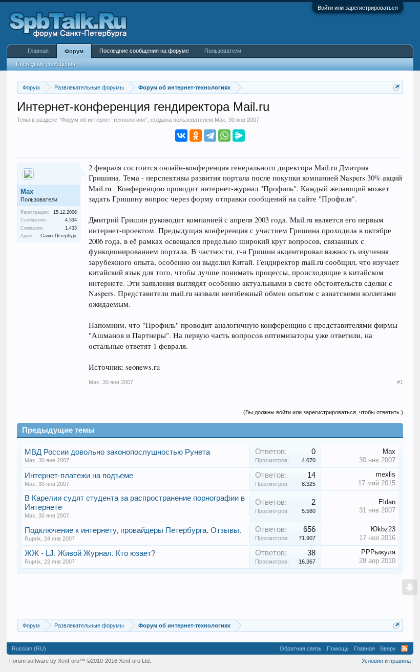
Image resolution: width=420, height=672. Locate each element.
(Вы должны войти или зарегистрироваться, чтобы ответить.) (323, 412)
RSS (404, 648)
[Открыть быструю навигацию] (396, 87)
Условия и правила (386, 661)
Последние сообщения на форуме (144, 51)
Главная (38, 51)
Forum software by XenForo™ (80, 661)
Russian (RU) (29, 648)
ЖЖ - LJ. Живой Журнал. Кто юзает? (90, 553)
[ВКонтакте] (181, 135)
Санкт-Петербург (58, 235)
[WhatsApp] (224, 135)
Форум (74, 51)
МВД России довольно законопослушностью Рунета (117, 452)
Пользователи (222, 51)
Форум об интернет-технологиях (103, 120)
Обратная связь (301, 648)
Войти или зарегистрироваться (358, 8)
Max (220, 120)
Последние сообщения (45, 64)
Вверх (388, 648)
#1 (400, 382)
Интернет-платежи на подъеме (79, 476)
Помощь (338, 648)
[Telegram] (210, 135)
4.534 (71, 219)
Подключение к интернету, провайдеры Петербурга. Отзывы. (133, 530)
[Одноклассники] (196, 135)
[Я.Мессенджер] (239, 135)
